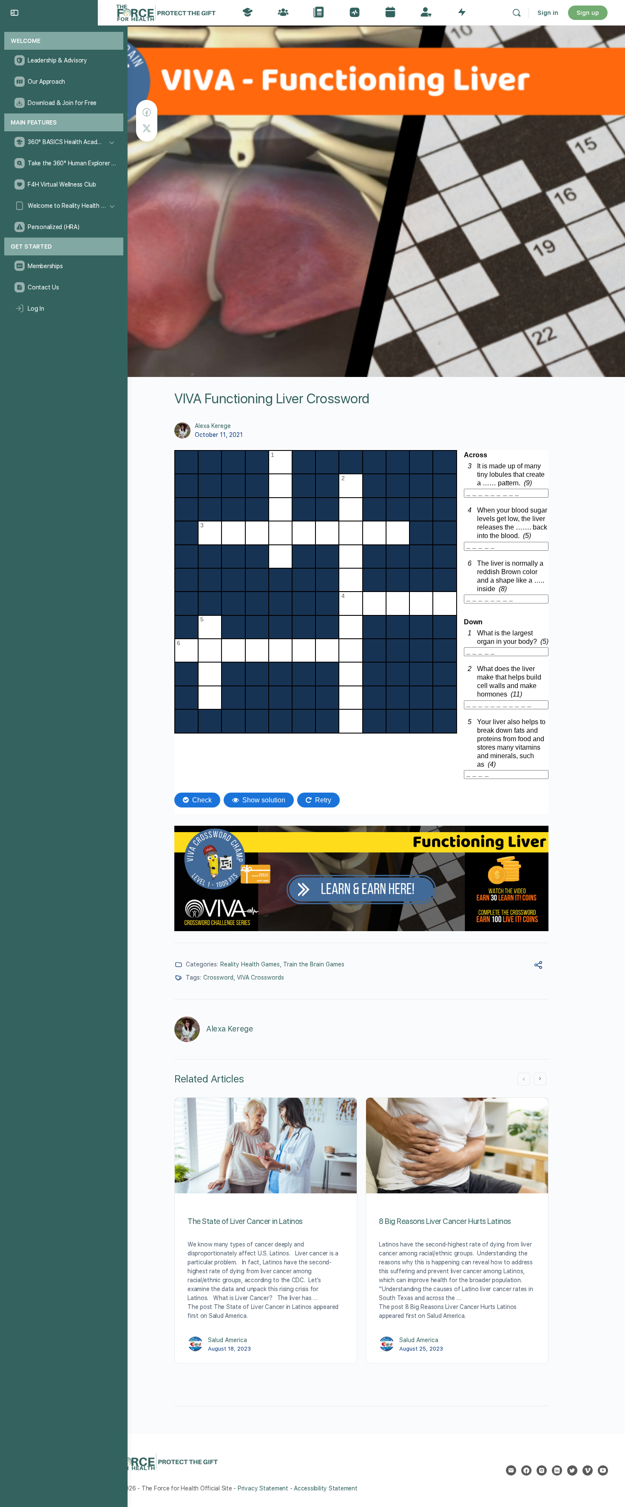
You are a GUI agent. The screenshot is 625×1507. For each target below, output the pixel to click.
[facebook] (526, 1470)
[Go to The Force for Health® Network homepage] (166, 12)
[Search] (516, 13)
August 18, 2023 (229, 1349)
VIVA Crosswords (260, 977)
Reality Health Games (250, 964)
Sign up (588, 12)
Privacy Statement (263, 1488)
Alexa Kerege (213, 425)
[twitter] (572, 1470)
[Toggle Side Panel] (14, 13)
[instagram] (542, 1470)
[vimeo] (587, 1470)
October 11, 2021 (219, 434)
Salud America (227, 1340)
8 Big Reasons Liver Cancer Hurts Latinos (445, 1221)
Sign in (547, 12)
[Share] (538, 966)
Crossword (218, 977)
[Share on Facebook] (146, 112)
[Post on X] (146, 128)
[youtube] (603, 1470)
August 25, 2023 (421, 1349)
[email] (511, 1470)
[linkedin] (557, 1470)
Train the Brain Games (313, 964)
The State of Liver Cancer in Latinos (245, 1221)
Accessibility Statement (325, 1488)
